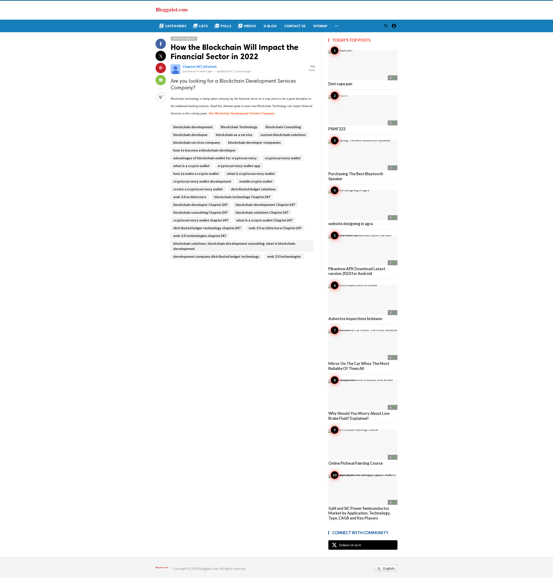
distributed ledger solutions (253, 189)
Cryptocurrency (183, 38)
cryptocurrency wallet (283, 158)
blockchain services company (196, 142)
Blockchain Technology (239, 127)
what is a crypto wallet (191, 166)
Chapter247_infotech (200, 66)
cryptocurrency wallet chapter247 (200, 220)
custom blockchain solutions (283, 135)
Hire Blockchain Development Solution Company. (242, 113)
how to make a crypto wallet (196, 173)
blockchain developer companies (254, 142)
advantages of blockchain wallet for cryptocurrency (215, 158)
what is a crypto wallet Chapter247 (264, 220)
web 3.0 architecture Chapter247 (275, 228)
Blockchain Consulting (283, 127)
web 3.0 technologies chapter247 (199, 236)
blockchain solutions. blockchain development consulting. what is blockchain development (234, 246)
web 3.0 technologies (284, 256)
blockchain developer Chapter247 (200, 204)
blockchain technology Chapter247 (242, 197)
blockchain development (193, 127)
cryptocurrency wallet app (239, 166)
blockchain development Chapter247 (265, 204)
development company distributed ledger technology (216, 256)
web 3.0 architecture (189, 197)
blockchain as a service (234, 135)
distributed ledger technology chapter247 (207, 228)
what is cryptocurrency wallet (251, 173)
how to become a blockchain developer (204, 150)
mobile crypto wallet (256, 181)
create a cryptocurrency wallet (198, 189)
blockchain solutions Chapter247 (262, 212)
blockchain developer (190, 135)
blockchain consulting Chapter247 (200, 212)
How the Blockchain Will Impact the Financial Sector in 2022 (235, 52)
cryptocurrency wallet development (202, 181)
